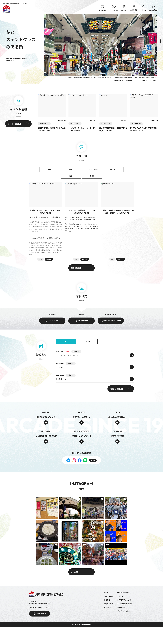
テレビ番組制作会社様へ (125, 604)
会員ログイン (41, 613)
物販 (70, 169)
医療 (70, 176)
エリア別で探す (83, 320)
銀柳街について (109, 604)
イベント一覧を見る (14, 124)
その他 (92, 176)
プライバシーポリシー (124, 611)
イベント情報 (113, 10)
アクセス (120, 596)
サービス (113, 169)
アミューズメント (92, 169)
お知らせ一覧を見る (116, 389)
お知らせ (124, 10)
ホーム (106, 592)
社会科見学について (124, 600)
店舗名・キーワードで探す (112, 320)
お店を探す (107, 607)
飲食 (49, 169)
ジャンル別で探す (54, 320)
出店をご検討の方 (123, 592)
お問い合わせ (153, 10)
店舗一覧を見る (76, 268)
